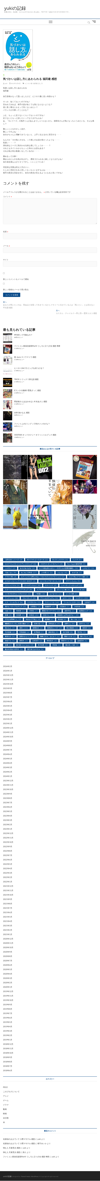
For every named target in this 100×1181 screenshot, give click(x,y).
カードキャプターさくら (50, 581)
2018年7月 (7, 1066)
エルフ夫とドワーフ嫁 (78, 577)
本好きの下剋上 (33, 619)
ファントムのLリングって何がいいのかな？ (32, 424)
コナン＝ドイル (12, 585)
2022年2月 (7, 877)
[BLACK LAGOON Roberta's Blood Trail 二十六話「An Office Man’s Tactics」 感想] (40, 467)
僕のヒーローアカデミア (15, 606)
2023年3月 (7, 820)
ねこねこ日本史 (29, 572)
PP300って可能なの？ (23, 335)
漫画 (23, 628)
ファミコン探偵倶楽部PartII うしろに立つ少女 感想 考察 (37, 346)
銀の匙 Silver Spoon (24, 645)
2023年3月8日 (16, 83)
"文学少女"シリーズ (13, 560)
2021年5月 (7, 917)
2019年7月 (7, 1013)
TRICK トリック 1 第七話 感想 (26, 379)
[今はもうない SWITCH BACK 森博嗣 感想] (85, 542)
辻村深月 (37, 641)
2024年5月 (7, 758)
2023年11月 (8, 785)
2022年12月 (8, 833)
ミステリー (82, 598)
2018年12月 (8, 1044)
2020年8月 (7, 956)
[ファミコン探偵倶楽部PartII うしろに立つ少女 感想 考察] (85, 467)
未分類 (6, 1118)
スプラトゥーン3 (44, 589)
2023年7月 (7, 802)
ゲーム (6, 1100)
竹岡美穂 (24, 632)
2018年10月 (8, 1053)
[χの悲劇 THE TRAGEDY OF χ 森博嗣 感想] (15, 467)
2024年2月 (7, 772)
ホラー (67, 598)
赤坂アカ (10, 641)
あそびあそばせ (27, 568)
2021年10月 (8, 895)
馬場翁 (56, 645)
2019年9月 (7, 1004)
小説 (8, 611)
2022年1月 (7, 882)
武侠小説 (39, 624)
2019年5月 (7, 1022)
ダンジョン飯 (63, 589)
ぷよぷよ (62, 572)
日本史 (33, 615)
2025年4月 (7, 710)
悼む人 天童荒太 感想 (11, 1148)
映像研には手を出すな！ (68, 615)
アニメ (6, 1096)
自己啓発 (68, 632)
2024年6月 (7, 754)
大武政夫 (64, 606)
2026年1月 (7, 671)
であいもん (10, 572)
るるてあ (77, 572)
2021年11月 (8, 890)
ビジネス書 (29, 83)
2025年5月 (7, 706)
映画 (5, 1113)
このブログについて (11, 1091)
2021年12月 (8, 886)
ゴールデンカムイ (32, 585)
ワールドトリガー (72, 602)
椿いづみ (76, 619)
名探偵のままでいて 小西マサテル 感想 (19, 1139)
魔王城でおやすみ (35, 649)
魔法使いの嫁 (71, 645)
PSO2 (5, 1087)
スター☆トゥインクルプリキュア (18, 589)
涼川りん (84, 624)
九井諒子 (89, 602)
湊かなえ (10, 628)
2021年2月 (7, 930)
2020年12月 (8, 939)
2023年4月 (7, 816)
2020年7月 (7, 960)
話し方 (40, 83)
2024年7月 (7, 750)
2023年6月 (7, 807)
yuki (5, 83)
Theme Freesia (25, 1176)
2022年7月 (7, 855)
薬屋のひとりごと (27, 636)
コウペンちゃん (73, 581)
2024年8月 (7, 745)
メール (6, 246)
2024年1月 (7, 776)
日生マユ (48, 615)
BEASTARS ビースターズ (37, 560)
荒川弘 (81, 632)
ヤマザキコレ (33, 602)
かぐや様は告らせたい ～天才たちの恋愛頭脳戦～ (58, 568)
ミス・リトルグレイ (14, 602)
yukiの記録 (15, 8)
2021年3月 (7, 925)
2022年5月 (7, 864)
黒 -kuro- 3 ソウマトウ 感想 (25, 357)
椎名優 (62, 619)
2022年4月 (7, 868)
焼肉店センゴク (54, 628)
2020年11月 (8, 943)
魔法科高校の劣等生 (14, 649)
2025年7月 (7, 697)
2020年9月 (7, 952)
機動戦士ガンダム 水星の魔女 (17, 624)
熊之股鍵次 (72, 628)
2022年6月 (7, 860)
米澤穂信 (39, 632)
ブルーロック (29, 598)
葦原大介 (10, 636)
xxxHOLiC (10, 568)
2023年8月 (7, 798)
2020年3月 (7, 978)
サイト (6, 260)
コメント (7, 196)
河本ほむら (54, 624)
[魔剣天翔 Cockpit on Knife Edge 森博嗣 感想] (40, 517)
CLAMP (77, 560)
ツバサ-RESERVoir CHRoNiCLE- (18, 594)
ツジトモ (80, 589)
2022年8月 (7, 851)
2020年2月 (7, 982)
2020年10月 (8, 947)
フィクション (11, 598)
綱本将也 (53, 632)
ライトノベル (52, 602)
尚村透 (20, 611)
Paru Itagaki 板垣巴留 (76, 564)
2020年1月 (7, 987)
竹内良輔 (10, 632)
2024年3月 (7, 767)
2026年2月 (7, 666)
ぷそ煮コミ (47, 572)
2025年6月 (7, 701)
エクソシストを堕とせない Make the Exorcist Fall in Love (42, 577)
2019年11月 (8, 996)
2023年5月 (7, 811)
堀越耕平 (50, 606)
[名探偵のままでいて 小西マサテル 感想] (60, 492)
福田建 (35, 83)
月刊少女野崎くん (13, 619)
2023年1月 (7, 829)
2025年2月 (7, 719)
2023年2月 (7, 824)
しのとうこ (88, 568)
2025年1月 (7, 723)
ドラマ (6, 1105)
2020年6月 (7, 965)
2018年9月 (7, 1057)
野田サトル (67, 641)
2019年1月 (7, 1040)
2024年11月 (8, 732)
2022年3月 (7, 873)
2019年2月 (7, 1035)
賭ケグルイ (86, 636)
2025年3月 (7, 715)
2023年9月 (7, 794)
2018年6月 (7, 1070)
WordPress (34, 1176)
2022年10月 (8, 842)
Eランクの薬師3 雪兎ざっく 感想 (27, 390)
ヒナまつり (55, 594)
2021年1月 (7, 934)
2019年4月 (7, 1026)
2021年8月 (7, 903)
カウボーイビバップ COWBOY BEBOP (20, 581)
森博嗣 (49, 619)
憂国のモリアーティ (51, 611)
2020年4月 (7, 974)
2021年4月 (7, 921)
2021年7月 (7, 908)
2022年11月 (8, 838)
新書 (8, 615)
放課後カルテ (85, 611)
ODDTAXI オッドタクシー (52, 564)
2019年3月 (7, 1031)
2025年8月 (7, 693)
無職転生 (38, 628)
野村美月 (52, 641)
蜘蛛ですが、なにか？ (50, 636)
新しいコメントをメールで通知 (16, 279)
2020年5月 (7, 969)
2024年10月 (8, 737)
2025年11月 (8, 679)
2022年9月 (7, 846)
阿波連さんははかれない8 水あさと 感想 (30, 401)
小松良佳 (79, 606)
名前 (5, 231)
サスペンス (50, 585)
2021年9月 (7, 899)
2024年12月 (8, 728)
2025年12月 (8, 675)
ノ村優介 (40, 594)
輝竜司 (23, 641)
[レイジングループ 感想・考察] (85, 487)
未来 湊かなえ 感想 (22, 412)
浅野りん (70, 624)
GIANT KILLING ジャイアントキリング (20, 564)
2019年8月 (7, 1009)
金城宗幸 (82, 641)
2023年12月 (8, 780)
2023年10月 (8, 789)
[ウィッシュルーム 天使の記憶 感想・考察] (15, 517)
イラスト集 (10, 577)
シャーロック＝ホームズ (71, 585)
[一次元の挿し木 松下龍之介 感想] (85, 517)
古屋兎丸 (35, 606)
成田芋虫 (69, 611)
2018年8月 (7, 1062)
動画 (5, 1109)
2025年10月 (8, 684)
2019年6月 (7, 1018)
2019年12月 (8, 991)
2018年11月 (8, 1048)
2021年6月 (7, 912)
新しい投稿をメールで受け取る (16, 289)
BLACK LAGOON (60, 560)
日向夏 (20, 615)
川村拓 (33, 611)
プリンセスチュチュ (49, 598)
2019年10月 (8, 1000)
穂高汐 (87, 628)
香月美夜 (43, 645)
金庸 (8, 645)
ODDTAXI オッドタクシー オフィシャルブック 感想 (35, 435)
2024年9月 (7, 741)
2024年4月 (7, 763)
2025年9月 (7, 688)
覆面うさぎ (70, 636)
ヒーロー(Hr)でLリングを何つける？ (29, 368)
